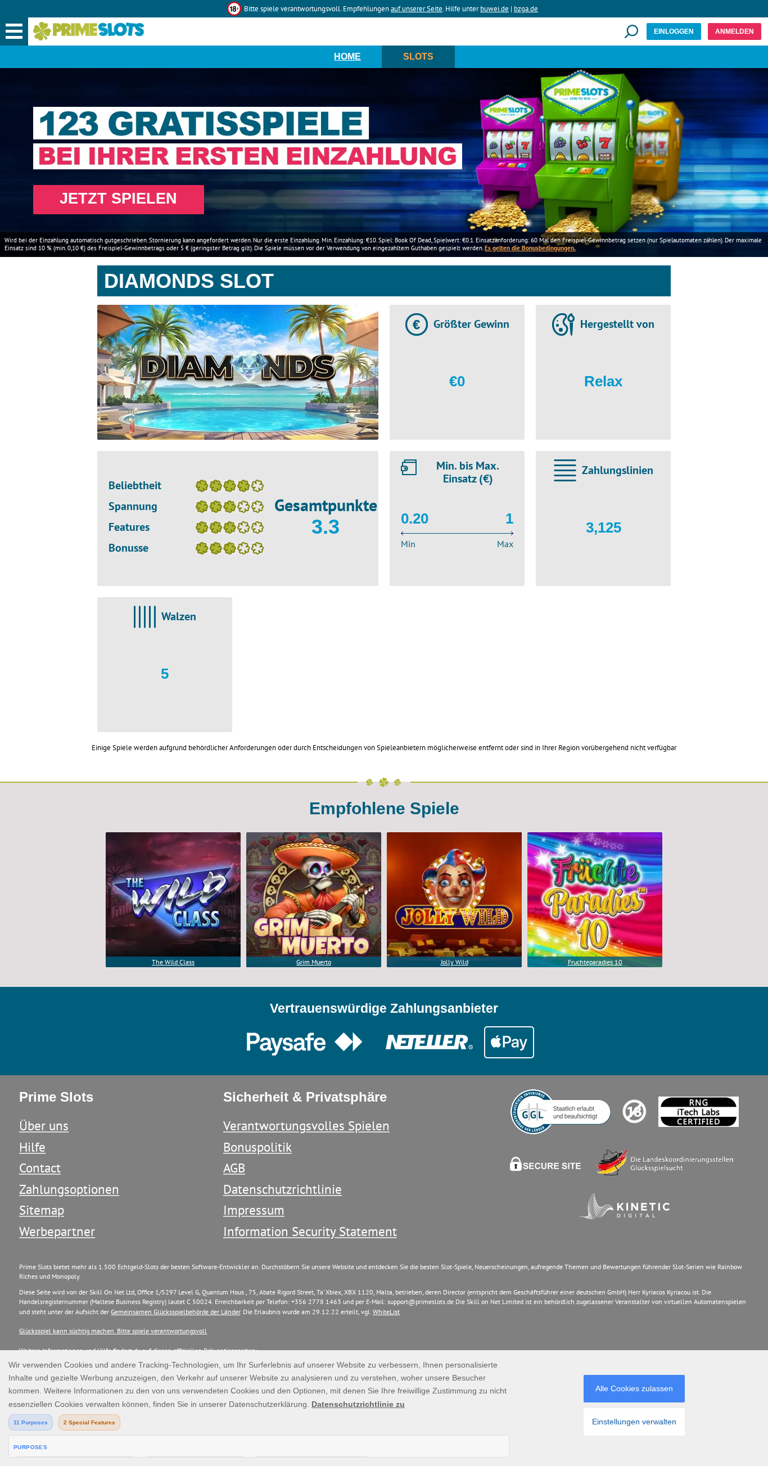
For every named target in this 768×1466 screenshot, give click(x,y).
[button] (14, 31)
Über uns (44, 1125)
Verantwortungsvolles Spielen (306, 1125)
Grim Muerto (313, 962)
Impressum (253, 1210)
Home (347, 56)
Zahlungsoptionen (69, 1189)
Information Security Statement (310, 1231)
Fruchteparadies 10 (595, 962)
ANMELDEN (734, 31)
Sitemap (41, 1210)
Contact (40, 1168)
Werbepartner (57, 1231)
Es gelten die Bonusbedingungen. (530, 248)
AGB (234, 1168)
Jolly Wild (454, 962)
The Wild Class (173, 962)
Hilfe (32, 1147)
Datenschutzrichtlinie (282, 1189)
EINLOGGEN (674, 31)
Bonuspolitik (257, 1147)
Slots (418, 56)
